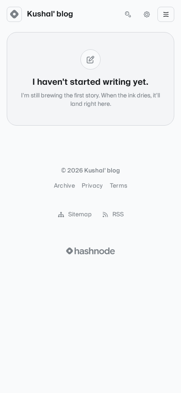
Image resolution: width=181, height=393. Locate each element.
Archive (64, 186)
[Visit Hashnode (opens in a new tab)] (90, 250)
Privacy (92, 186)
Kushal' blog (50, 14)
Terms (119, 186)
